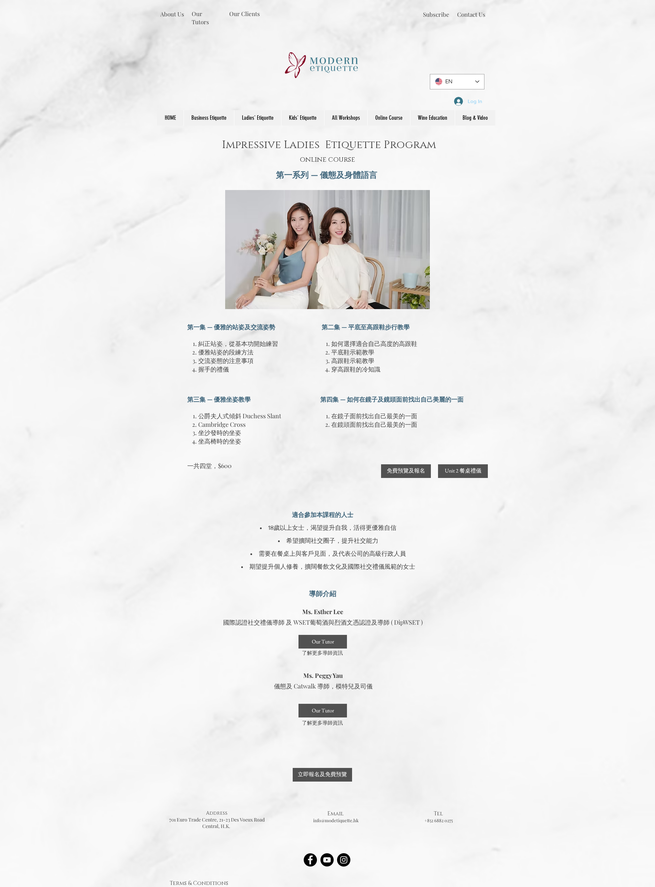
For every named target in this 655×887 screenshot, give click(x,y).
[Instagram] (343, 860)
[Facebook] (310, 860)
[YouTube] (327, 860)
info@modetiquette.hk (336, 820)
